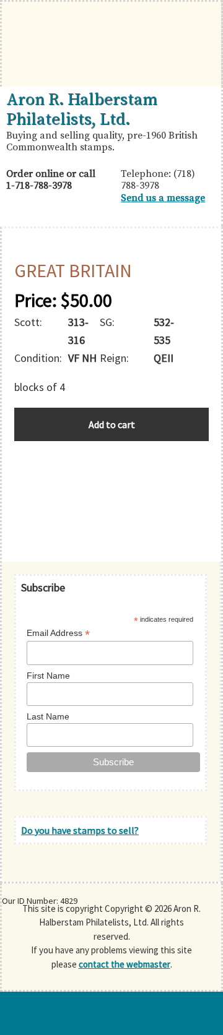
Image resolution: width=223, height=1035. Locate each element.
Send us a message (163, 198)
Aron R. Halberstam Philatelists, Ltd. (81, 109)
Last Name (48, 716)
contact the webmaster (124, 964)
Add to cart (112, 424)
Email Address (58, 633)
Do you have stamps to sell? (80, 830)
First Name (48, 676)
